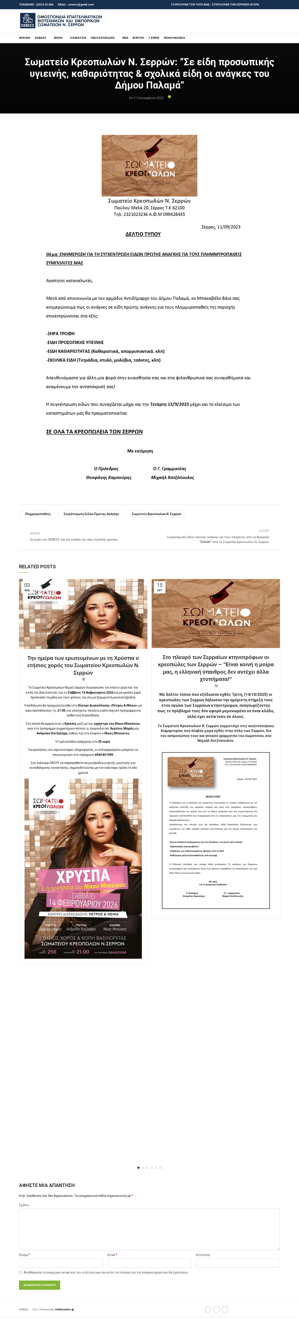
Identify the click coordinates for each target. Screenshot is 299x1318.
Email (112, 1255)
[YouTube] (277, 4)
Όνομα (24, 1255)
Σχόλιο (24, 1205)
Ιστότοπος (203, 1255)
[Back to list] (149, 536)
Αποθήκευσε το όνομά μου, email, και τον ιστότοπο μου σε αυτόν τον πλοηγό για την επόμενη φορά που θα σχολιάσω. (106, 1272)
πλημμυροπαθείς (38, 514)
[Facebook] (266, 4)
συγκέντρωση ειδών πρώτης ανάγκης (91, 514)
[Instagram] (271, 4)
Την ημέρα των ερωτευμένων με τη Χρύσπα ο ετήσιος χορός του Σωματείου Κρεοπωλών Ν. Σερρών (83, 665)
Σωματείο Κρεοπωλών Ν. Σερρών (156, 514)
